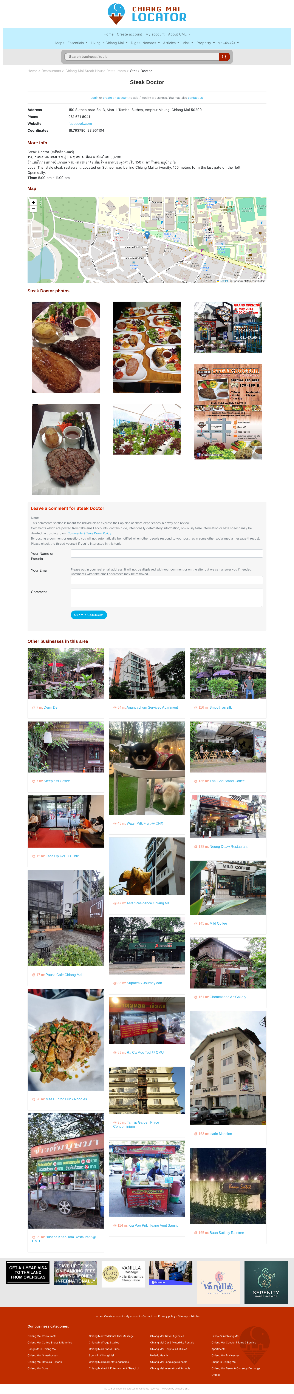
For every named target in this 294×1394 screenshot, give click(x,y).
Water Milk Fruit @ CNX (145, 823)
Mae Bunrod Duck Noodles (66, 1099)
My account (155, 34)
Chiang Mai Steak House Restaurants (95, 71)
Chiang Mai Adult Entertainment (108, 1368)
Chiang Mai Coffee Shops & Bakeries (50, 1342)
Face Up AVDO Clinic (62, 856)
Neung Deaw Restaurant (229, 846)
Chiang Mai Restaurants (42, 1336)
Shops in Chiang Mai (224, 1361)
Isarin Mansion (221, 1134)
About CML (178, 34)
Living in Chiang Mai (108, 43)
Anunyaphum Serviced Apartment (152, 707)
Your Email (39, 570)
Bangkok (134, 1368)
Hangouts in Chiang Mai (42, 1349)
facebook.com (80, 123)
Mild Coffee (218, 923)
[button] (147, 235)
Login (94, 97)
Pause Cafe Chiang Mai (64, 975)
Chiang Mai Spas (38, 1368)
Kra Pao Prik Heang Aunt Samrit (153, 1225)
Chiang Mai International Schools (170, 1368)
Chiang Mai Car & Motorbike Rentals (172, 1342)
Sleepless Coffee (57, 781)
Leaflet (223, 281)
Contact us (149, 1316)
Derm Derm (52, 707)
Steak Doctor (141, 71)
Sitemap (183, 1316)
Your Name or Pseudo (42, 556)
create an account (115, 97)
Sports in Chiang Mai (101, 1355)
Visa (187, 43)
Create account (129, 34)
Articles (170, 43)
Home (108, 34)
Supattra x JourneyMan (144, 983)
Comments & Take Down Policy (89, 533)
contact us (195, 97)
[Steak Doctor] (66, 347)
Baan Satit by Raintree (227, 1233)
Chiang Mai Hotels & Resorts (45, 1361)
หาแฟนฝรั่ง (227, 43)
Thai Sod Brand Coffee (227, 781)
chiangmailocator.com (125, 1388)
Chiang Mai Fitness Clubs (104, 1349)
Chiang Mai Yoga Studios (104, 1342)
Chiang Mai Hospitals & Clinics (168, 1349)
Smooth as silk (220, 707)
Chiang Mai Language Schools (168, 1361)
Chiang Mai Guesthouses (43, 1355)
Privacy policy (166, 1316)
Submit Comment (89, 615)
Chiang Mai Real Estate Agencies (109, 1361)
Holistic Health (159, 1355)
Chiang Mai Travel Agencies (167, 1336)
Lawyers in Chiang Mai (225, 1336)
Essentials (76, 43)
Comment (39, 592)
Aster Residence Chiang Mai (148, 903)
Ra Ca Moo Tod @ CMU (145, 1052)
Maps (59, 43)
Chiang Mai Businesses (226, 1355)
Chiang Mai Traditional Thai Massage (111, 1336)
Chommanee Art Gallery (228, 997)
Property (204, 43)
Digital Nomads (144, 43)
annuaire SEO (182, 1388)
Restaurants (51, 71)
